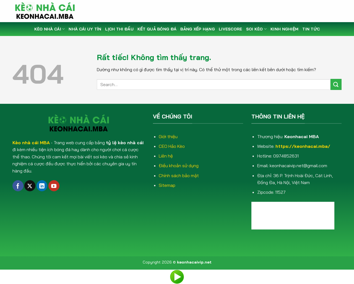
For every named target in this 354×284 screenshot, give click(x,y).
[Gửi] (336, 84)
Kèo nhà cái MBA (31, 142)
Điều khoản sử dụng (179, 165)
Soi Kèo (254, 29)
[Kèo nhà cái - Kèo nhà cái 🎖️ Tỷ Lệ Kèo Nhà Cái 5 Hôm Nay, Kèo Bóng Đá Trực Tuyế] (47, 11)
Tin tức (311, 29)
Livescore (230, 29)
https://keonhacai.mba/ (302, 146)
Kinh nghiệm (284, 29)
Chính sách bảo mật (179, 175)
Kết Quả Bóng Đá (156, 29)
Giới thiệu (168, 136)
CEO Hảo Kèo (172, 146)
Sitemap (167, 185)
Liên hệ (166, 156)
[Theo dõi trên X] (29, 185)
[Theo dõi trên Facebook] (18, 185)
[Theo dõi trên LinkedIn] (42, 185)
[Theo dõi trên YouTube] (53, 185)
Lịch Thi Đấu (119, 29)
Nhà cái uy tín (85, 29)
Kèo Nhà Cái (47, 29)
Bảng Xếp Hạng (197, 29)
